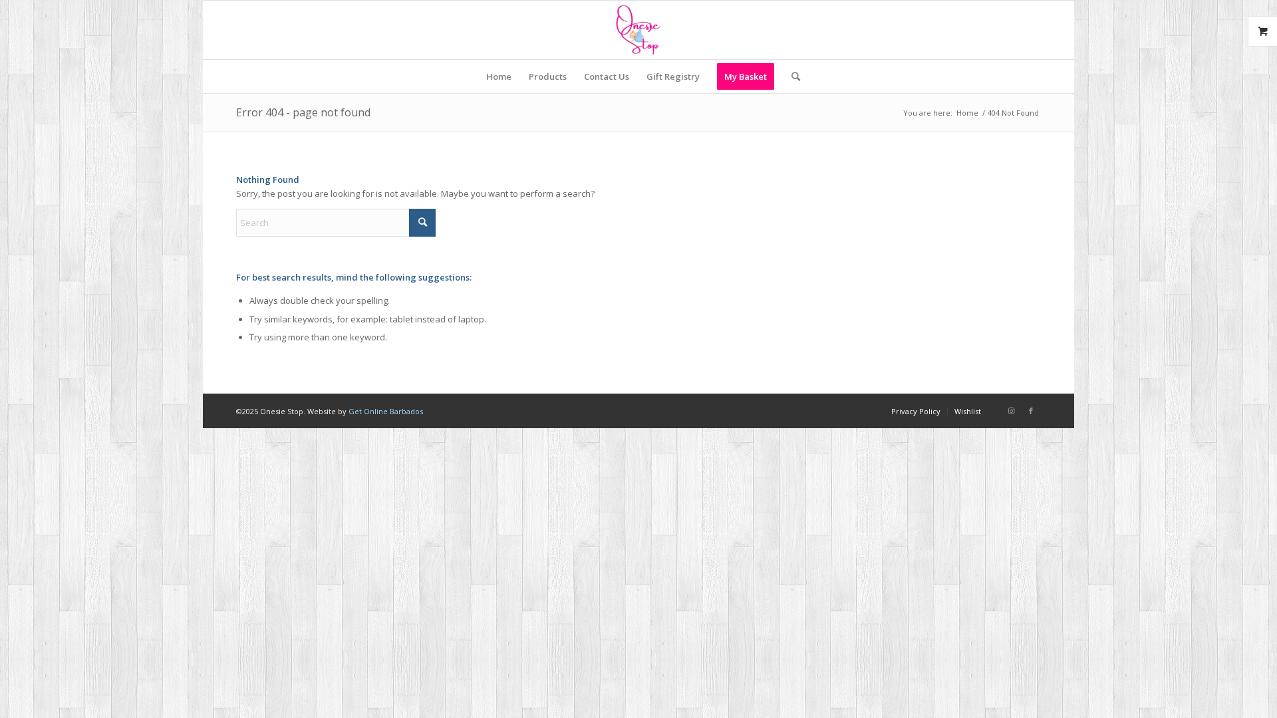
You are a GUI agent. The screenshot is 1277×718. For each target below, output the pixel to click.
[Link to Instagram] (1011, 411)
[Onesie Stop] (638, 30)
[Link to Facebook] (1031, 411)
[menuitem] (499, 76)
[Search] (791, 76)
